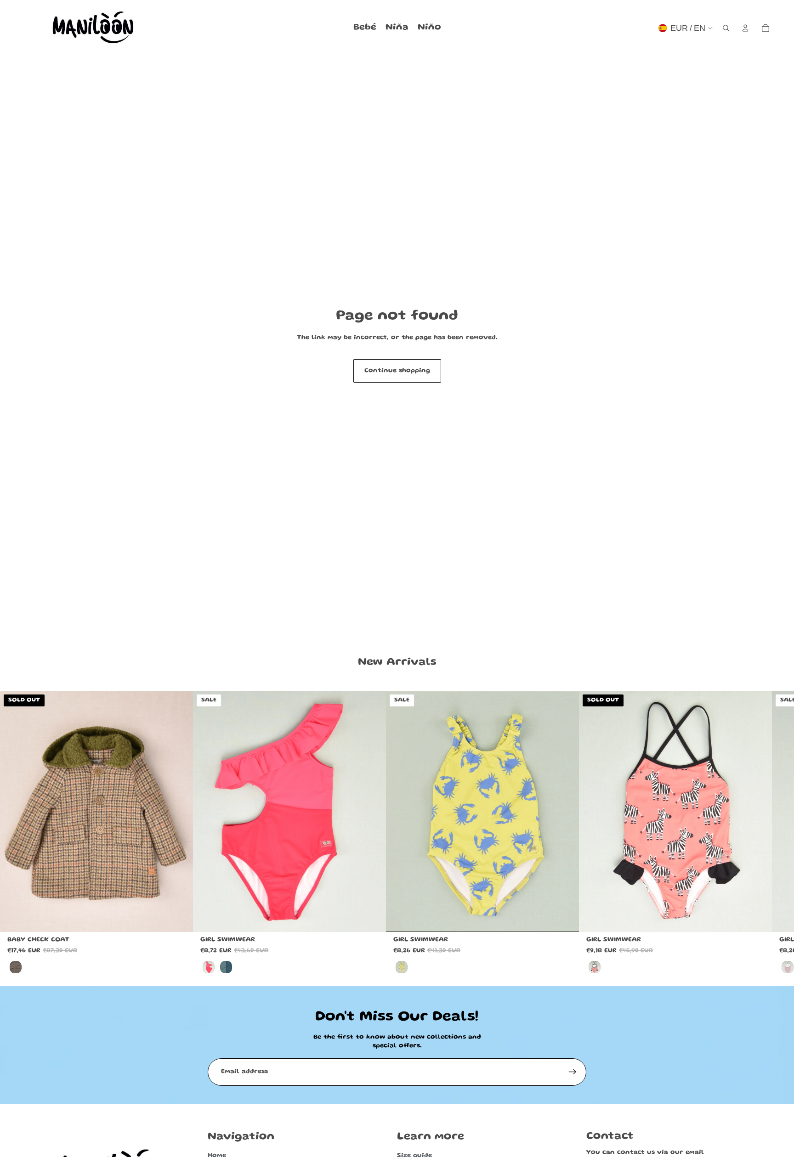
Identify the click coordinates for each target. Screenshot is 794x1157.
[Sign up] (572, 1072)
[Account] (745, 28)
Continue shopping (397, 370)
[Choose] (371, 917)
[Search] (726, 28)
